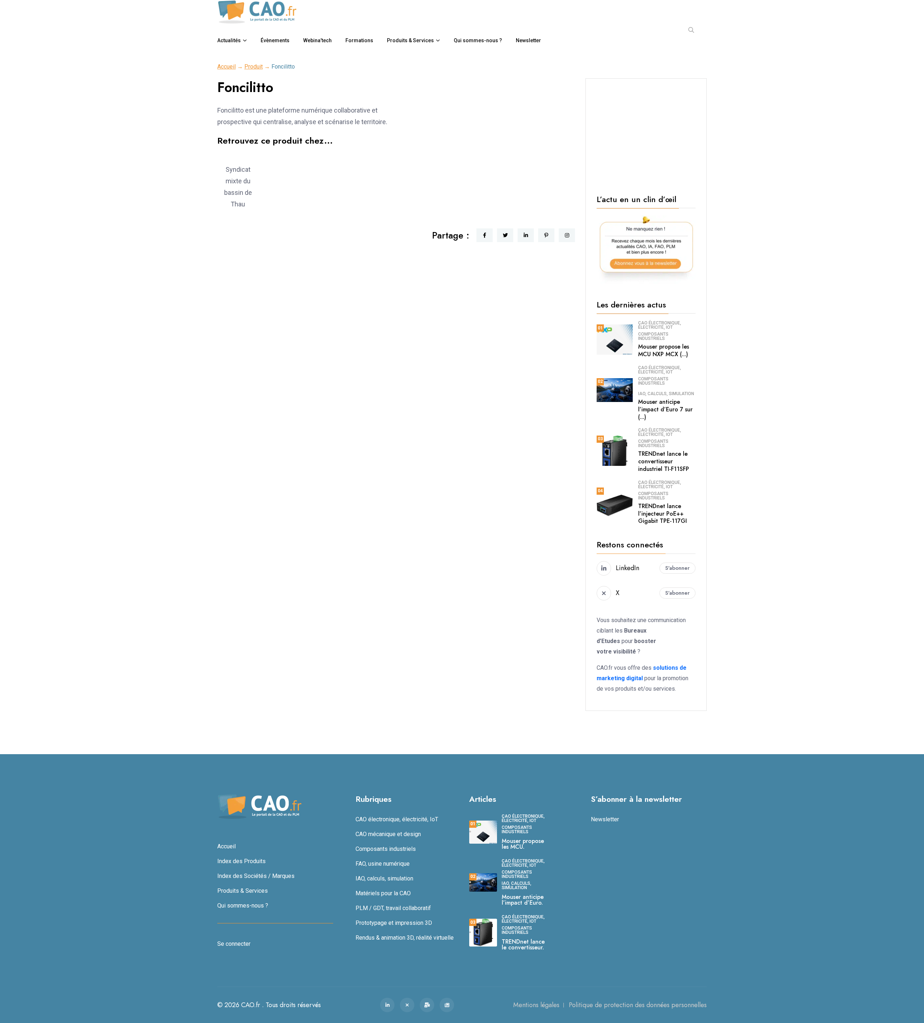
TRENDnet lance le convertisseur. (523, 944)
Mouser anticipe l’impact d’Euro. (523, 900)
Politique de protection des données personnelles (638, 1005)
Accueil (226, 66)
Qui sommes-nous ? (478, 40)
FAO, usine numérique (383, 863)
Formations (359, 40)
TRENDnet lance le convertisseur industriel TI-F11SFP (663, 461)
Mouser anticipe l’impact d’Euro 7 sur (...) (665, 409)
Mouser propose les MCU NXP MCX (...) (663, 350)
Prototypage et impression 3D (394, 922)
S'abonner (677, 568)
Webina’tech (317, 40)
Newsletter (528, 40)
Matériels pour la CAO (383, 893)
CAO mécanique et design (388, 834)
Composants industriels (653, 336)
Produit (253, 66)
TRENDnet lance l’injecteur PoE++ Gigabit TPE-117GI (662, 513)
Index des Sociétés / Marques (256, 876)
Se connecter (233, 943)
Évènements (275, 40)
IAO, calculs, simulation (666, 394)
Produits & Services (410, 40)
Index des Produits (241, 861)
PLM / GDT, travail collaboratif (393, 908)
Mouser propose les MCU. (523, 844)
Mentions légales (536, 1005)
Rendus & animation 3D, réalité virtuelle (405, 937)
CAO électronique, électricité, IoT (659, 325)
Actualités (229, 40)
